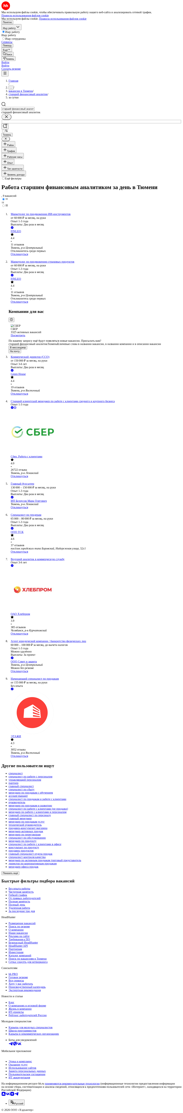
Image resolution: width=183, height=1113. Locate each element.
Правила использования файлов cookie (62, 18)
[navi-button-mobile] (5, 73)
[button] (5, 62)
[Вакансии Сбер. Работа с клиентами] (95, 432)
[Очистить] (6, 117)
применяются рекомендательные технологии (72, 1083)
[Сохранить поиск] (5, 126)
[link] (7, 54)
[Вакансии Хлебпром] (95, 590)
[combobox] (17, 109)
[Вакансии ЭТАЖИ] (95, 713)
